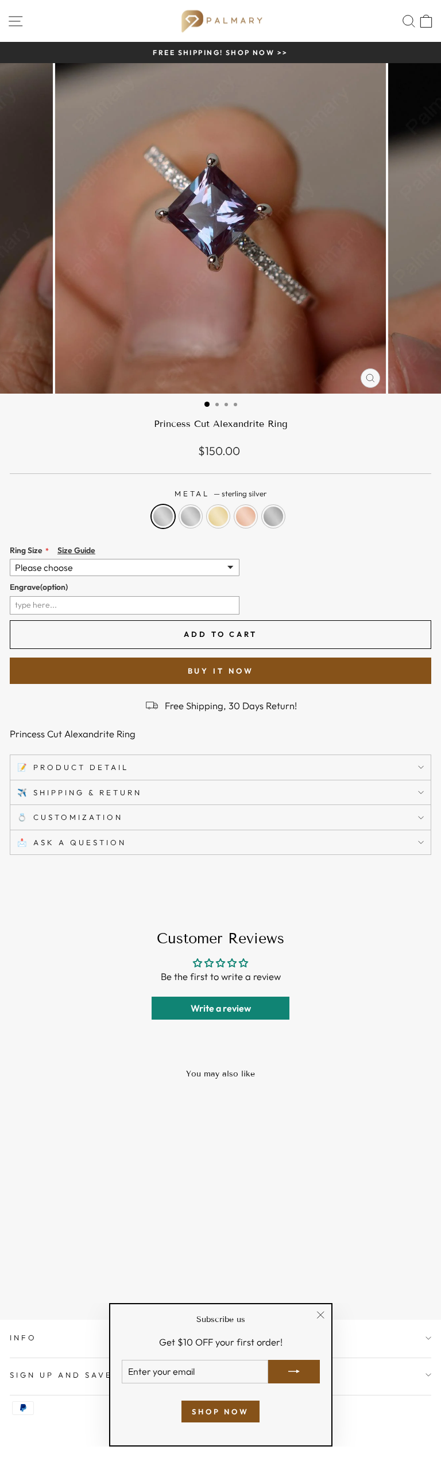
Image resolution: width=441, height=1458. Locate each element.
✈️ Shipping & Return (79, 792)
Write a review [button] (221, 1008)
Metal (221, 493)
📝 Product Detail (73, 767)
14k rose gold (245, 516)
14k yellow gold (218, 516)
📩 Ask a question (71, 842)
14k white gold (190, 516)
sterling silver (163, 516)
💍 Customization (70, 817)
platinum (273, 516)
